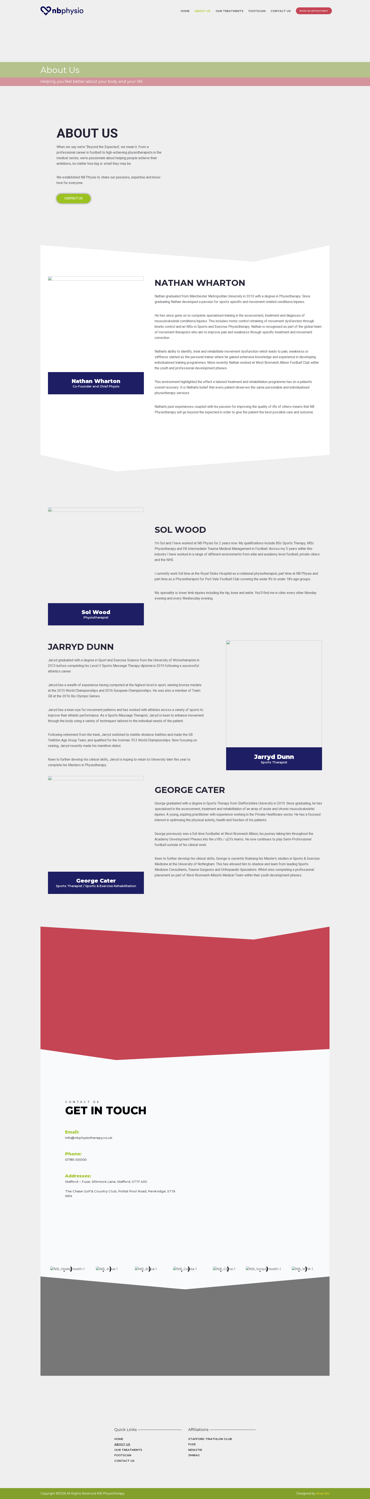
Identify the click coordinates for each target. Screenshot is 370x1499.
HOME (185, 10)
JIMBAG (194, 1455)
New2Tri (195, 1450)
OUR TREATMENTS (229, 10)
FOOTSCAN (257, 10)
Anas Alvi (323, 1493)
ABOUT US (202, 10)
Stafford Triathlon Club (210, 1439)
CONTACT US (281, 10)
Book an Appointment (314, 10)
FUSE (192, 1444)
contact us (73, 198)
